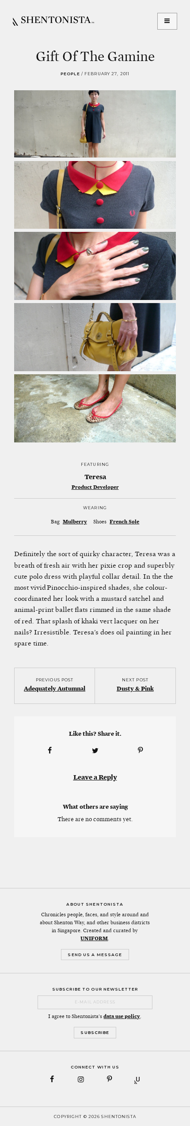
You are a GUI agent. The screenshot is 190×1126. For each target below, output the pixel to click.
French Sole (124, 522)
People (70, 73)
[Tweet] (95, 750)
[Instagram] (80, 1079)
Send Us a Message (95, 954)
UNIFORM (94, 938)
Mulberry (75, 522)
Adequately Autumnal (54, 688)
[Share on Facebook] (49, 750)
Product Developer (95, 487)
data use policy (121, 1016)
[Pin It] (140, 750)
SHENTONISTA (53, 21)
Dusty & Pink (135, 688)
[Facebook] (52, 1079)
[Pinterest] (109, 1079)
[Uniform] (138, 1079)
